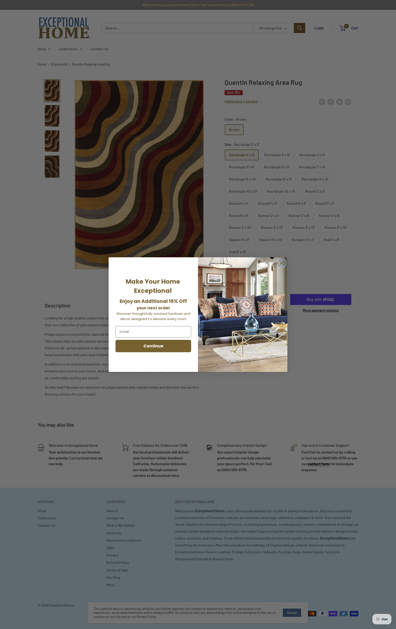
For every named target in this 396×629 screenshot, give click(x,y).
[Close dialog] (282, 263)
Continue (153, 346)
